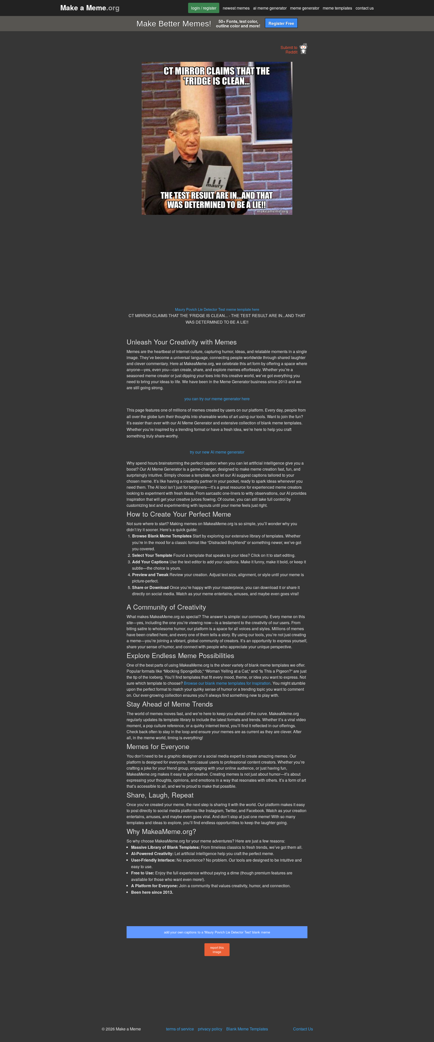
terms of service (180, 1029)
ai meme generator (270, 8)
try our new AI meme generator (217, 452)
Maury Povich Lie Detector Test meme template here (217, 309)
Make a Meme (90, 7)
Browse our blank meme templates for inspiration (227, 683)
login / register (203, 8)
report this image (217, 949)
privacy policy (210, 1029)
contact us (365, 8)
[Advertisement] (80, 137)
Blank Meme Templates (247, 1029)
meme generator (304, 8)
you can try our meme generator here (217, 399)
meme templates (337, 8)
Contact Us (303, 1029)
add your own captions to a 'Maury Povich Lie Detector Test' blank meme (217, 932)
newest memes (236, 8)
